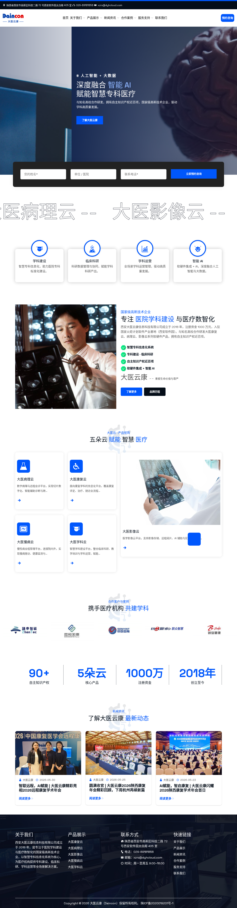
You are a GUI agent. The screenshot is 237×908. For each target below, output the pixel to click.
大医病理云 (25, 479)
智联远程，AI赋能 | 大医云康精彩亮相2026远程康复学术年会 (48, 788)
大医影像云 (131, 531)
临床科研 (92, 261)
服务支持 (144, 18)
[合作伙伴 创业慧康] (166, 631)
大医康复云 (78, 479)
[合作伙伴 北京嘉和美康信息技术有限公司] (24, 633)
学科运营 (145, 261)
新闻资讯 (110, 18)
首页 (66, 18)
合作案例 (127, 18)
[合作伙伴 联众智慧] (119, 630)
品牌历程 (155, 391)
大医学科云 (78, 542)
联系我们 (161, 18)
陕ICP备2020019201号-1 (157, 903)
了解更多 (131, 391)
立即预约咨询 (194, 173)
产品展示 (93, 18)
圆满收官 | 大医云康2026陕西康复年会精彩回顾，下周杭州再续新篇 (117, 787)
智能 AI (198, 261)
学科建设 (39, 261)
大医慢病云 (25, 542)
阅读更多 (25, 798)
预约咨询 (227, 18)
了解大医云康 (18, 120)
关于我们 (76, 18)
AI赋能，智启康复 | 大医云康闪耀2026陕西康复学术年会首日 (187, 788)
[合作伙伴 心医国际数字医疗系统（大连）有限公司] (71, 631)
